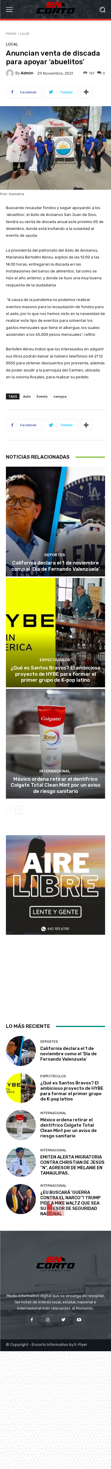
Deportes (54, 555)
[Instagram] (47, 1319)
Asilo (27, 396)
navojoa (60, 396)
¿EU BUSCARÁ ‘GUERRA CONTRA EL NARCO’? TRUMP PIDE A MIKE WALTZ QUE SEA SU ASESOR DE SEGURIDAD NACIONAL (70, 1203)
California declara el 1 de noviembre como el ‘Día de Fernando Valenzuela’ (55, 566)
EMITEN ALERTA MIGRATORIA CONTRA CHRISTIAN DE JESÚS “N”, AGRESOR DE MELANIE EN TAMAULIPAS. (72, 1165)
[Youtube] (79, 1319)
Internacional (54, 771)
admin (27, 73)
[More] (86, 92)
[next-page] (19, 810)
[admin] (10, 73)
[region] (55, 923)
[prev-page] (9, 810)
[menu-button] (9, 9)
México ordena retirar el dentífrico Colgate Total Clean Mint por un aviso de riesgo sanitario (55, 785)
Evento (42, 396)
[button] (102, 9)
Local (24, 33)
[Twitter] (63, 1319)
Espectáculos (55, 660)
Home (11, 33)
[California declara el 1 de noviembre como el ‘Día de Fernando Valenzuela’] (55, 521)
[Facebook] (32, 1319)
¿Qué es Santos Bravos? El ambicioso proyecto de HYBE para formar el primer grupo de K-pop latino (55, 674)
